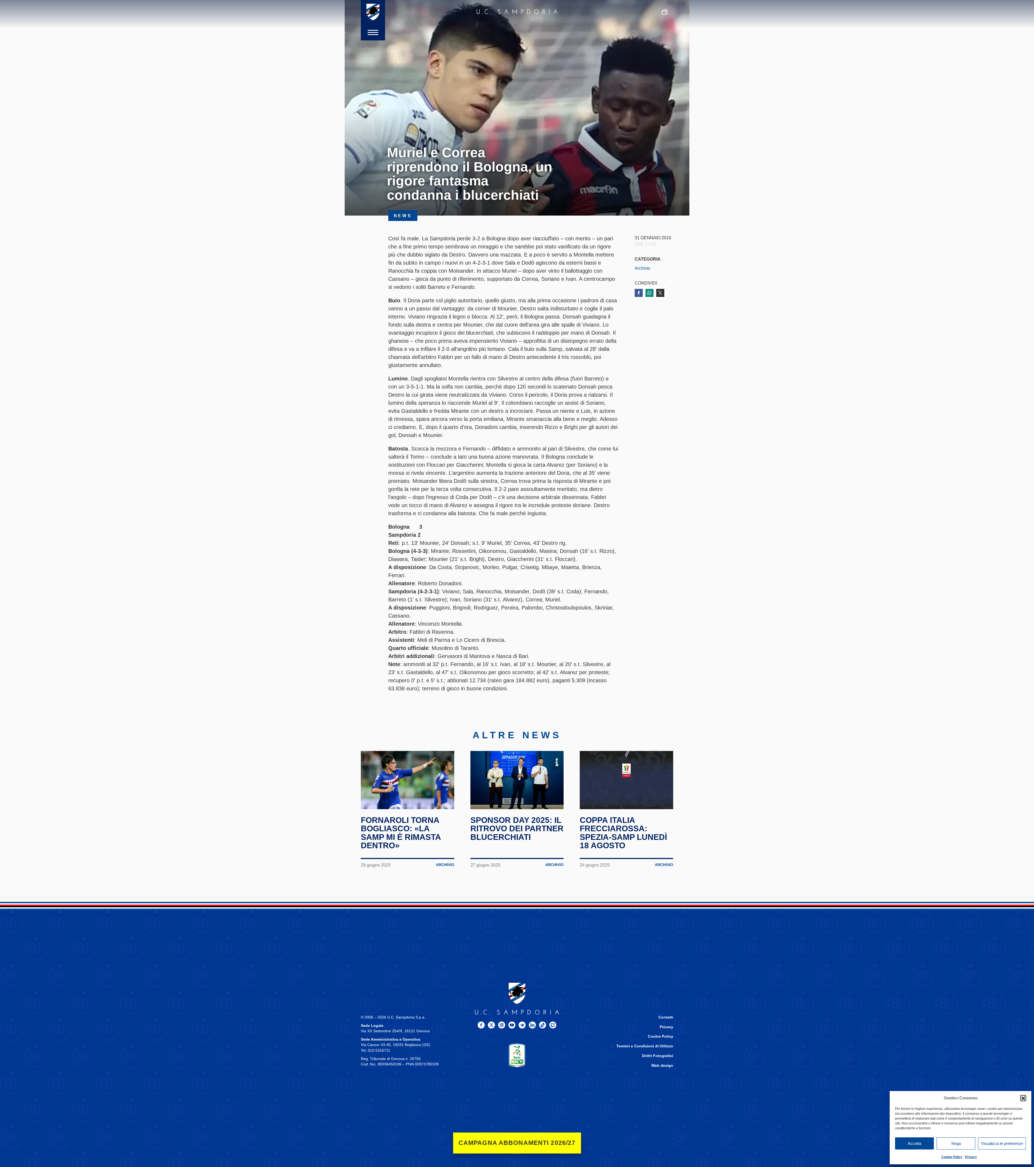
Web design (662, 1066)
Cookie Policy (951, 1157)
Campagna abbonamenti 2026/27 (517, 1143)
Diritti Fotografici (657, 1056)
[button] (1023, 1098)
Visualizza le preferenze (1002, 1143)
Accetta (914, 1143)
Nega (956, 1143)
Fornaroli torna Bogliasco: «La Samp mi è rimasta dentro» (401, 833)
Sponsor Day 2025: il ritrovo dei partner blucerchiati (517, 829)
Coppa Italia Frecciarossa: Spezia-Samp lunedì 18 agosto (623, 833)
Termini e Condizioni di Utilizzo (644, 1046)
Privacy (971, 1157)
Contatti (665, 1017)
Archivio (642, 268)
